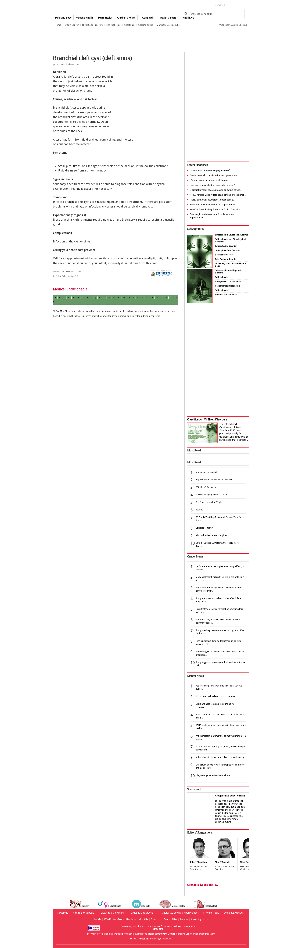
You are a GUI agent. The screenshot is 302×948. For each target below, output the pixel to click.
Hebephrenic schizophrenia (227, 286)
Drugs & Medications (142, 913)
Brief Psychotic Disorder (225, 259)
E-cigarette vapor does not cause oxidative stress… (216, 190)
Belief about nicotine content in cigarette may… (214, 204)
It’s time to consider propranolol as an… (210, 180)
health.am (151, 8)
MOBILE (220, 5)
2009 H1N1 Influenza (206, 487)
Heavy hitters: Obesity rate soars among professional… (218, 195)
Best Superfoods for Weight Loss (211, 502)
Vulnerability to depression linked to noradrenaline (220, 757)
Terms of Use (170, 919)
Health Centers (168, 17)
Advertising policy (199, 919)
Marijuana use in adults (168, 25)
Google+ (241, 5)
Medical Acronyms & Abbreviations (180, 913)
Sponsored (193, 789)
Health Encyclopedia (83, 913)
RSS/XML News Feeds (114, 919)
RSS (246, 5)
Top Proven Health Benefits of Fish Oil (214, 479)
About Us (143, 919)
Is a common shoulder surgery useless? (210, 170)
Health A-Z (188, 17)
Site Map (184, 919)
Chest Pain (129, 25)
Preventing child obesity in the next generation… (214, 175)
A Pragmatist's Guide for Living (230, 796)
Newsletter (131, 919)
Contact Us (156, 919)
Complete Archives (233, 913)
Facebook (229, 5)
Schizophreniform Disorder (227, 250)
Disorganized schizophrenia (228, 281)
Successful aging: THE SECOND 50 (212, 494)
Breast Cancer (72, 25)
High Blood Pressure (92, 25)
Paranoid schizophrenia (226, 295)
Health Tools (212, 913)
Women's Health (84, 17)
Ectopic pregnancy (204, 528)
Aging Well (147, 17)
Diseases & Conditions (112, 913)
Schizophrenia (113, 25)
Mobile (97, 919)
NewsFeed (62, 913)
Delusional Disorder (224, 255)
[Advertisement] (116, 37)
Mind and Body (63, 17)
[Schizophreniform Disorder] (200, 267)
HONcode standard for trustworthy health (162, 926)
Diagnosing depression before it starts (214, 775)
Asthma (199, 510)
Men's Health (105, 17)
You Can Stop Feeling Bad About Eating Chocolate (215, 209)
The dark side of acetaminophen (211, 535)
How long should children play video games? (212, 185)
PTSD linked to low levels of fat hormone (215, 696)
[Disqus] (117, 376)
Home (58, 25)
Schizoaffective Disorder (226, 246)
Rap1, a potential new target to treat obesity (212, 199)
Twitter (235, 5)
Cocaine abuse (145, 25)
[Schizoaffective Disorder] (200, 301)
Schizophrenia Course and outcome (231, 235)
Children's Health (126, 17)
